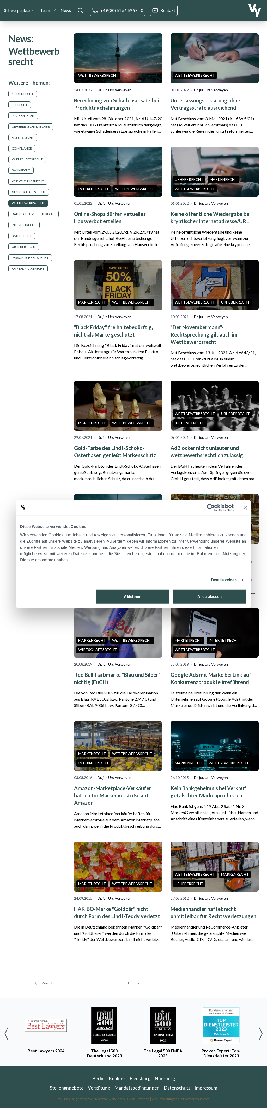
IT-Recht (48, 214)
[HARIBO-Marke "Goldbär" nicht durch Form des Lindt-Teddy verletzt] (118, 867)
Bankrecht (21, 170)
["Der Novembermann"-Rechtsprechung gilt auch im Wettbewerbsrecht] (215, 285)
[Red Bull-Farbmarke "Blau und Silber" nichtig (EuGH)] (118, 633)
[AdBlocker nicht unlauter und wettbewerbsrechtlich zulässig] (215, 406)
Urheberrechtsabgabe (31, 126)
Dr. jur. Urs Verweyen (114, 90)
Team (45, 10)
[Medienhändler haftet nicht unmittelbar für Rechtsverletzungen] (215, 867)
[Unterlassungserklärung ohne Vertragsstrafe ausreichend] (215, 58)
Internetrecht (24, 225)
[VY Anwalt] (254, 10)
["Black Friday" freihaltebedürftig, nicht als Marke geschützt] (118, 285)
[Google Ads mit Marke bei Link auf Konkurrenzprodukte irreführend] (215, 633)
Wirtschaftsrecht (27, 159)
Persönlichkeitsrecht (30, 258)
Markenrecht (23, 116)
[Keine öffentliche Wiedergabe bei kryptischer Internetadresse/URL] (215, 172)
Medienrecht (22, 94)
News (65, 10)
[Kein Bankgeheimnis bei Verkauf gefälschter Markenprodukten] (215, 746)
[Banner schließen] (245, 508)
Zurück (47, 983)
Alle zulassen (209, 596)
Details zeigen (224, 580)
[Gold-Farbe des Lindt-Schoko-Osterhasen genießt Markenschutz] (118, 406)
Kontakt (167, 10)
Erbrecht (19, 105)
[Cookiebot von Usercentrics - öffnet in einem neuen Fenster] (211, 508)
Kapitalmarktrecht (28, 268)
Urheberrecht (24, 247)
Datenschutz (23, 214)
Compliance (22, 148)
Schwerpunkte (17, 10)
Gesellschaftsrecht (29, 192)
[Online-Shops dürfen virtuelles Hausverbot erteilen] (118, 172)
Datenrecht (22, 236)
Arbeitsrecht (23, 137)
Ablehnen (132, 596)
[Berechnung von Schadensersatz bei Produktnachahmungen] (118, 58)
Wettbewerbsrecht (28, 203)
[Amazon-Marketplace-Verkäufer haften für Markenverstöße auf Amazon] (118, 746)
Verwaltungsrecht (28, 181)
